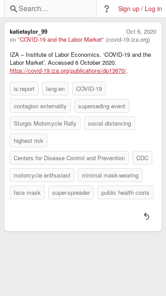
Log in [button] (153, 8)
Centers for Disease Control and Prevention (69, 158)
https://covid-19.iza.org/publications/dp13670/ (68, 71)
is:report (24, 88)
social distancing (109, 123)
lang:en (55, 88)
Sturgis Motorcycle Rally (45, 123)
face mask (27, 192)
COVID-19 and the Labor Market (61, 39)
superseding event (101, 106)
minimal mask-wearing (110, 175)
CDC (142, 158)
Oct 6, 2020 (141, 32)
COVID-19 (89, 88)
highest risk (28, 140)
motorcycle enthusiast (42, 175)
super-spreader (71, 192)
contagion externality (40, 106)
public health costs (125, 192)
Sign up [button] (128, 8)
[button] (106, 9)
